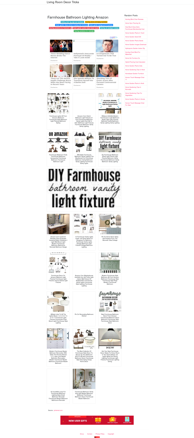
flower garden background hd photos (100, 25)
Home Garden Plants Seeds (134, 41)
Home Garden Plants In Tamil (134, 33)
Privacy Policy (100, 434)
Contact (89, 434)
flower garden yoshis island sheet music (85, 28)
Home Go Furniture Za (132, 58)
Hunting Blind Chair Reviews (134, 19)
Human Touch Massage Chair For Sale (134, 104)
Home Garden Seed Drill (133, 37)
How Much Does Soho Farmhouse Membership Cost (134, 28)
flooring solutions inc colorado (84, 31)
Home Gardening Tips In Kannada (133, 88)
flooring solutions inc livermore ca (60, 28)
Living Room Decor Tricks (63, 2)
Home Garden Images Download (135, 44)
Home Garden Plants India (133, 66)
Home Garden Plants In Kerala (135, 99)
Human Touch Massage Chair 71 (134, 78)
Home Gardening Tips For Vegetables (133, 94)
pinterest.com (58, 410)
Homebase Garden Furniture (134, 73)
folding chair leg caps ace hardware (72, 22)
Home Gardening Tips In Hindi (135, 70)
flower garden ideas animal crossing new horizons (71, 25)
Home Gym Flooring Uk (132, 23)
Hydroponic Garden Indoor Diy (135, 48)
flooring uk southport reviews (109, 28)
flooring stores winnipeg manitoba (96, 22)
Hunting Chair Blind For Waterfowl (132, 53)
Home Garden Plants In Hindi (134, 83)
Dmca (82, 434)
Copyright (111, 434)
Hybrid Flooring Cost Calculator (135, 62)
